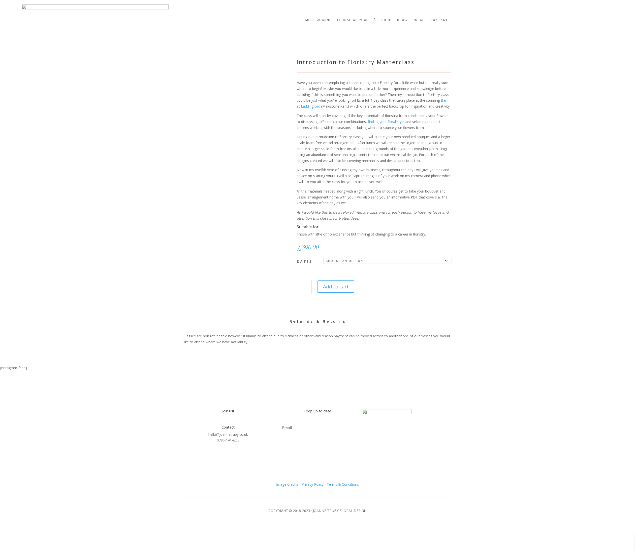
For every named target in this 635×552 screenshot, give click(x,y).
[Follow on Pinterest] (606, 19)
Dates (304, 261)
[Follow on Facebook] (592, 19)
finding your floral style (386, 121)
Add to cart (336, 286)
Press (419, 20)
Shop (386, 20)
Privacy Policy (312, 484)
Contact (439, 20)
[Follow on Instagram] (599, 19)
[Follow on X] (613, 19)
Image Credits (287, 484)
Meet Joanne (318, 20)
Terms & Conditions (343, 484)
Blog (402, 20)
